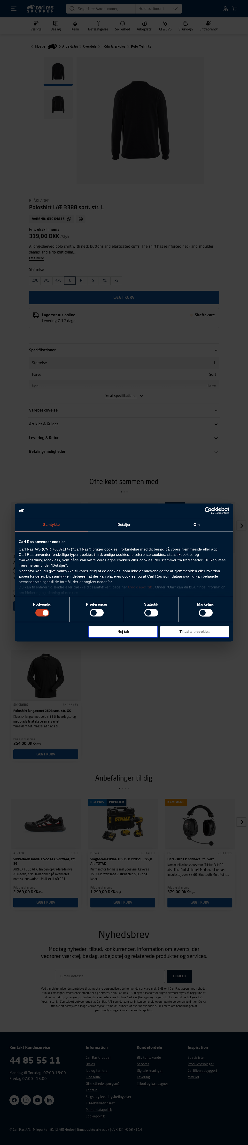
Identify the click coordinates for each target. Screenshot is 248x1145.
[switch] (97, 612)
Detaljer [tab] (124, 524)
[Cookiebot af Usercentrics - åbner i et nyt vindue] (208, 510)
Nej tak (123, 632)
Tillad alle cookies (194, 632)
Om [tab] (197, 524)
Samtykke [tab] (51, 524)
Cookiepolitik (140, 587)
